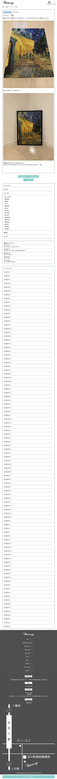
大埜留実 (7, 226)
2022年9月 (6, 430)
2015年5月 (6, 618)
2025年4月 (6, 313)
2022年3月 (6, 453)
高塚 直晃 (7, 206)
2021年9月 (6, 475)
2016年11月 (6, 603)
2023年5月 (6, 400)
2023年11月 (6, 377)
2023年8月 (6, 389)
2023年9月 (6, 385)
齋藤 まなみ (7, 219)
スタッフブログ (7, 196)
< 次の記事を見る (23, 176)
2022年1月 (6, 460)
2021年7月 (6, 483)
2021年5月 (6, 490)
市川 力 (6, 208)
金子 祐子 (7, 215)
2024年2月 (6, 366)
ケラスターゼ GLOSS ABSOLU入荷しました (15, 250)
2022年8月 (6, 434)
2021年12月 (6, 464)
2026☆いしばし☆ (8, 254)
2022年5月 (6, 445)
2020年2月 (6, 539)
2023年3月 (6, 407)
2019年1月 (6, 585)
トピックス (6, 193)
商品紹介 (6, 232)
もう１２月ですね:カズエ (9, 261)
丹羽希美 (7, 228)
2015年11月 (6, 615)
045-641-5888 (28, 686)
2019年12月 (6, 547)
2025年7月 (6, 302)
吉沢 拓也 (7, 210)
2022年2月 (6, 456)
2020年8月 (6, 524)
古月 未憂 (7, 212)
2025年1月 (6, 324)
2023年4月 (6, 404)
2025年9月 (6, 294)
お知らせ (6, 189)
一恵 (6, 203)
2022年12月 (6, 419)
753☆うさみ (7, 258)
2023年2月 (6, 411)
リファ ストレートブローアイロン (11, 246)
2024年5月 (6, 355)
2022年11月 (6, 422)
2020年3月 (6, 536)
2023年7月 (6, 392)
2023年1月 (6, 415)
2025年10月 (6, 290)
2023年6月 (6, 396)
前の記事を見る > (34, 176)
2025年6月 (6, 306)
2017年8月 (6, 588)
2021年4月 (6, 494)
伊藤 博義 (7, 199)
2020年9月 (6, 520)
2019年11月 (6, 551)
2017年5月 (6, 596)
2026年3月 (6, 275)
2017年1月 (6, 600)
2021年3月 (6, 498)
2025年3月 (6, 317)
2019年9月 (6, 558)
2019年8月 (6, 562)
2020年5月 (6, 528)
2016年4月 (6, 611)
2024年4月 (6, 358)
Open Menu (54, 2)
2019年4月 (6, 577)
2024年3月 (6, 362)
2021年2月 (6, 502)
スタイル (6, 236)
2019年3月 (6, 581)
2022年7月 (6, 438)
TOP (3, 6)
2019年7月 (6, 566)
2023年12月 (6, 373)
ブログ (7, 6)
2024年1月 (6, 370)
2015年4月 (6, 622)
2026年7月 (6, 272)
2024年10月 (6, 336)
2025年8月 (6, 298)
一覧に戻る (28, 180)
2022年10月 (6, 426)
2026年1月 (6, 279)
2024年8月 (6, 343)
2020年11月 (6, 513)
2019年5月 (6, 573)
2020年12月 (6, 509)
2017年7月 (6, 592)
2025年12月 (6, 283)
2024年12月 (6, 328)
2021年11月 (6, 468)
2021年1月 (6, 505)
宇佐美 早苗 (7, 217)
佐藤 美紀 (7, 222)
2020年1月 (6, 543)
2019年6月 (6, 569)
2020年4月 (6, 532)
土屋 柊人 (7, 224)
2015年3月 (6, 626)
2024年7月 (6, 347)
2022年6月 (6, 441)
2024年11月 (6, 332)
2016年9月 (6, 607)
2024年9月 (6, 339)
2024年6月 (6, 351)
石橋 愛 (6, 201)
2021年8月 (6, 479)
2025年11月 (6, 287)
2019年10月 (6, 554)
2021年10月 (6, 471)
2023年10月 (6, 381)
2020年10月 (6, 517)
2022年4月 (6, 449)
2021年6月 (6, 487)
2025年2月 (6, 321)
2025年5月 (6, 309)
